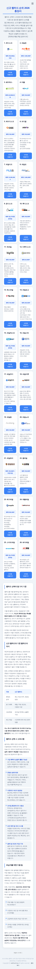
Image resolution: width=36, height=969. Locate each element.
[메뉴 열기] (32, 3)
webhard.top (14, 963)
